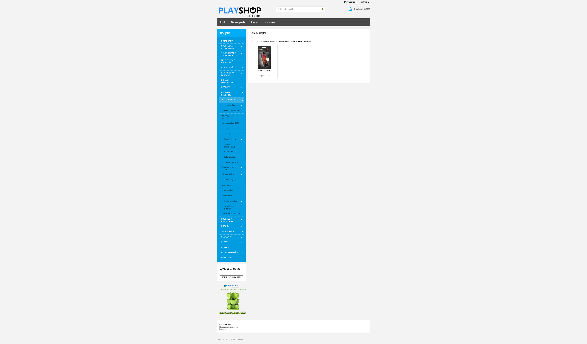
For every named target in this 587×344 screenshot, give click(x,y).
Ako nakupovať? (238, 22)
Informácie (270, 22)
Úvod (222, 22)
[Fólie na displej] (264, 57)
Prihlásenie (349, 2)
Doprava (223, 329)
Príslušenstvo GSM (287, 41)
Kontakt (255, 22)
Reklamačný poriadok (228, 327)
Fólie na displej (264, 70)
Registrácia (363, 2)
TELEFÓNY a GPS (267, 41)
